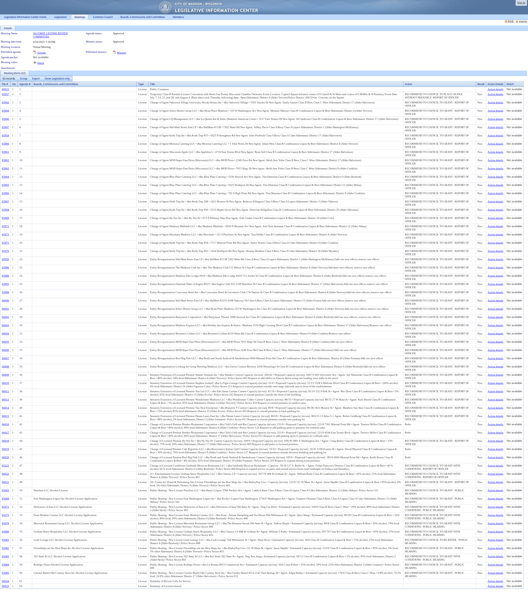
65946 (5, 118)
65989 (5, 275)
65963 (5, 168)
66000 (5, 300)
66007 (5, 358)
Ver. (14, 84)
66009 (5, 374)
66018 (5, 440)
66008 (5, 366)
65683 (5, 556)
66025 (5, 586)
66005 (5, 341)
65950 (5, 259)
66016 (5, 424)
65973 (5, 234)
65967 (5, 201)
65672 (5, 506)
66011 (5, 391)
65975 (5, 242)
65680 (5, 531)
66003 (5, 325)
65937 (5, 94)
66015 (5, 416)
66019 (5, 449)
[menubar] (36, 78)
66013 (5, 399)
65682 (5, 548)
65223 (5, 465)
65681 (5, 539)
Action (408, 84)
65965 (5, 185)
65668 (5, 498)
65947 (5, 127)
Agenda (41, 52)
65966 (5, 193)
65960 (5, 143)
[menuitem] (9, 78)
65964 (5, 176)
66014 (5, 407)
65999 (5, 292)
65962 (5, 160)
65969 (5, 218)
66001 (5, 308)
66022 (5, 473)
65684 (5, 564)
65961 (5, 152)
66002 (5, 317)
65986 (5, 267)
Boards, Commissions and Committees (56, 84)
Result (480, 84)
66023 (5, 89)
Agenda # (25, 84)
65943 (5, 102)
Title (152, 84)
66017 (5, 432)
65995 (5, 284)
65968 (5, 209)
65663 (5, 490)
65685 (5, 572)
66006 (5, 350)
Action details (495, 89)
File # (5, 84)
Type (141, 84)
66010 (5, 383)
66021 (5, 482)
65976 (5, 251)
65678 (5, 523)
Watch (40, 63)
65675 (5, 515)
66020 (5, 457)
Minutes (121, 52)
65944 (5, 110)
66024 (5, 581)
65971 (5, 226)
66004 (5, 333)
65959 (5, 135)
